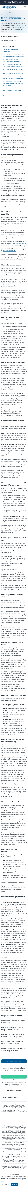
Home (2, 13)
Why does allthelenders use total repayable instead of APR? (12, 1028)
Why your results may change (11, 88)
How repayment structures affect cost (13, 73)
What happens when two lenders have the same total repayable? (12, 1035)
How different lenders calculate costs (13, 66)
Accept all (14, 1184)
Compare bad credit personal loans (14, 1076)
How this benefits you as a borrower (12, 90)
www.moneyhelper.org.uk (14, 3)
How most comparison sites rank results (13, 54)
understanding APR (20, 243)
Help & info (8, 13)
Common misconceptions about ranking (13, 93)
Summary (5, 95)
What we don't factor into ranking (12, 81)
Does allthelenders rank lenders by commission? (13, 1021)
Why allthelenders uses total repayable (13, 56)
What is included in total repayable (12, 61)
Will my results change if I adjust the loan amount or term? (12, 1042)
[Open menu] (25, 7)
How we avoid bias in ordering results (13, 78)
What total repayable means (10, 59)
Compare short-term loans (14, 1061)
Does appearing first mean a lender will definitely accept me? (13, 1049)
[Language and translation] (20, 7)
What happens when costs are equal (12, 76)
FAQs (4, 98)
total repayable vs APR (9, 251)
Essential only (5, 1184)
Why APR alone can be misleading (12, 64)
